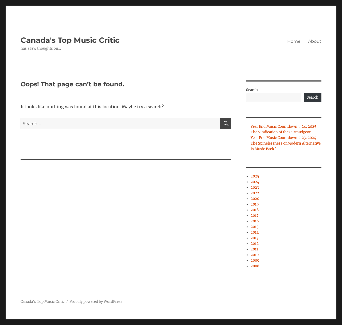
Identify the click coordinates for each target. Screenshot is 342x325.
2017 (255, 215)
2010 (255, 255)
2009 (255, 260)
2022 (255, 193)
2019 (255, 204)
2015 (255, 227)
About (314, 41)
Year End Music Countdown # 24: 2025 (283, 126)
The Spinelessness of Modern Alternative (286, 143)
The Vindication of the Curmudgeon (281, 132)
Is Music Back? (263, 149)
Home (294, 41)
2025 (255, 176)
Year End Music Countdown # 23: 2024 (283, 138)
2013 (254, 238)
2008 (255, 266)
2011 (254, 249)
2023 (255, 187)
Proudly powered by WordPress (95, 301)
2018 (255, 210)
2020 (255, 198)
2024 (255, 182)
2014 (255, 232)
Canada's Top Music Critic (70, 40)
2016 (255, 221)
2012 (255, 243)
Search (252, 90)
